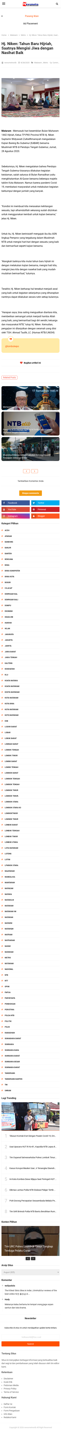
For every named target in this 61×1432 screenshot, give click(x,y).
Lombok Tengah (12, 784)
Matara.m (9, 900)
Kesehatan (10, 669)
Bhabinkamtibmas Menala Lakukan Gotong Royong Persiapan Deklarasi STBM (26, 456)
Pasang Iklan (32, 16)
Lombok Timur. (12, 796)
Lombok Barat (11, 773)
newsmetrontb (30, 1427)
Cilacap (8, 588)
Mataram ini (10, 911)
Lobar (8, 732)
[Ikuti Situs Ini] (45, 516)
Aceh (7, 530)
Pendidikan (10, 1004)
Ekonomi (9, 611)
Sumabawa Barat (13, 1038)
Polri (7, 1027)
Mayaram (9, 952)
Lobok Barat (11, 738)
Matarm (8, 923)
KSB (6, 721)
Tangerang (10, 1073)
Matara (8, 894)
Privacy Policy (10, 1388)
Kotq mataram (12, 715)
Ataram (8, 536)
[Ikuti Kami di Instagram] (15, 516)
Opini (7, 987)
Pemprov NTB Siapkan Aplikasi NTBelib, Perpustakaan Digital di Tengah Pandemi (28, 431)
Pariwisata (10, 998)
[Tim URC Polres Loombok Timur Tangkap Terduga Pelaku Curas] (30, 1255)
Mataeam (9, 888)
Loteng (8, 854)
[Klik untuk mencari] (57, 4)
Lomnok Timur (11, 819)
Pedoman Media (11, 1385)
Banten (8, 554)
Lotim (7, 860)
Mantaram (10, 883)
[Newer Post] (26, 471)
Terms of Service (11, 1392)
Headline (9, 617)
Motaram (9, 963)
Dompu (8, 605)
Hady (7, 1299)
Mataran (9, 917)
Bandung (9, 542)
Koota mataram (12, 692)
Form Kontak (10, 1407)
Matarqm (9, 929)
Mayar (8, 946)
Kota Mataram (11, 698)
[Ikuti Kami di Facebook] (15, 502)
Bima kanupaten (12, 571)
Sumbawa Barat (12, 1056)
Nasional (9, 969)
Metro (45, 62)
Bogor (8, 582)
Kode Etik (8, 1382)
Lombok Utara (11, 802)
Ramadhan (10, 1033)
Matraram (10, 940)
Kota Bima (9, 704)
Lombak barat (11, 744)
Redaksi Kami (10, 1417)
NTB (6, 975)
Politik (8, 1021)
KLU (6, 675)
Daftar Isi (8, 1404)
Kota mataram (11, 709)
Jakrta (8, 646)
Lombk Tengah (11, 767)
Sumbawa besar (12, 1062)
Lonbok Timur (11, 836)
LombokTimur (11, 813)
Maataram (10, 871)
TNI (6, 1085)
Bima (7, 565)
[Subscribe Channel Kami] (15, 509)
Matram (8, 935)
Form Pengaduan (12, 1410)
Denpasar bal (11, 594)
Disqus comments (30, 493)
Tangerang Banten (13, 1079)
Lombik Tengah (12, 750)
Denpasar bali (11, 600)
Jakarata (9, 634)
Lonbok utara (11, 842)
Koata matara (11, 681)
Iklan (7, 629)
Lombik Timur (11, 756)
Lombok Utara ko (13, 808)
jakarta (9, 640)
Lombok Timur (11, 790)
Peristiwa (9, 1010)
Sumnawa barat (12, 1067)
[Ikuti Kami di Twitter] (45, 502)
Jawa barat (10, 652)
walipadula (10, 1285)
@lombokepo (12, 346)
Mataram (38, 62)
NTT (6, 981)
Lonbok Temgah (12, 831)
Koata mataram (12, 686)
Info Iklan (8, 1414)
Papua (8, 992)
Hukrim (8, 623)
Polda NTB (9, 1015)
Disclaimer (8, 1378)
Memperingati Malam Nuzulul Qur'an (19, 407)
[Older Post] (34, 471)
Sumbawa (9, 1044)
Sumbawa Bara (12, 1050)
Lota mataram (11, 848)
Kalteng (8, 663)
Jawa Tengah (11, 657)
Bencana (9, 559)
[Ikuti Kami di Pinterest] (45, 509)
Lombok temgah (12, 779)
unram (8, 1091)
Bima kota (9, 577)
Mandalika (10, 877)
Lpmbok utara (11, 865)
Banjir (8, 548)
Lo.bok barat (11, 727)
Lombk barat (11, 761)
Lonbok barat (11, 825)
